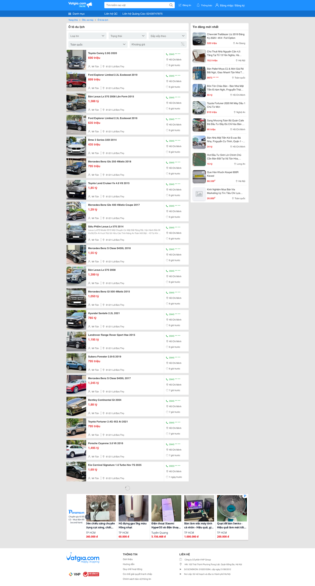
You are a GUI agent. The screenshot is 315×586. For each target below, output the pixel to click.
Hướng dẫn (129, 564)
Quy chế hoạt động (132, 569)
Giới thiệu (128, 559)
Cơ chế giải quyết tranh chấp (137, 573)
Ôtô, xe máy (87, 19)
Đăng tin (187, 5)
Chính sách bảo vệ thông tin (137, 578)
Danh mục (78, 13)
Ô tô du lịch (103, 19)
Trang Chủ (73, 19)
